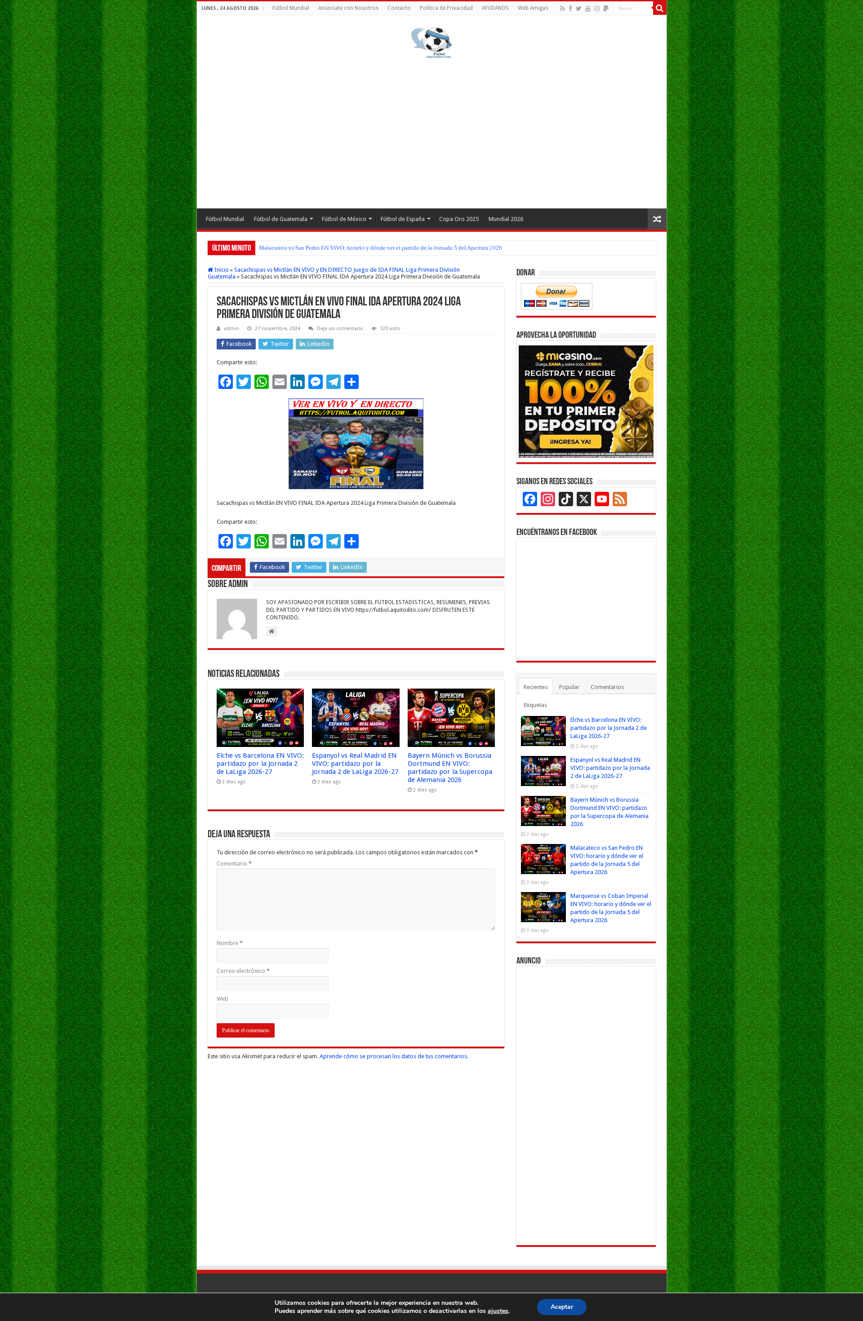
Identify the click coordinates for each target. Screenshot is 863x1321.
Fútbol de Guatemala (280, 219)
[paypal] (605, 8)
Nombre (230, 943)
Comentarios (607, 687)
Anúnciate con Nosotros (348, 8)
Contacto (399, 8)
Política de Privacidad (446, 8)
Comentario (234, 863)
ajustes (498, 1311)
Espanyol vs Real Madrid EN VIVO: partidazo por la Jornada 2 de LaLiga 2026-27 (355, 763)
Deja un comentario (340, 328)
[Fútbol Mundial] (432, 44)
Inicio (221, 269)
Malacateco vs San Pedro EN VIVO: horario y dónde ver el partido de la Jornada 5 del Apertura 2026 (380, 247)
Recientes (536, 687)
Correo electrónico (243, 971)
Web (222, 998)
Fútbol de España (403, 219)
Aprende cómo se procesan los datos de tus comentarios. (394, 1056)
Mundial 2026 (506, 219)
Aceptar (562, 1307)
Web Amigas (533, 8)
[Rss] (562, 8)
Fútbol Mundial (290, 8)
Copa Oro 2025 (459, 219)
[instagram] (597, 8)
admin (231, 328)
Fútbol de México (344, 219)
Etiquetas (535, 705)
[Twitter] (579, 8)
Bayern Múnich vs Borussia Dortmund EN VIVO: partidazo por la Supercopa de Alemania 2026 (450, 767)
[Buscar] (660, 8)
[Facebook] (570, 8)
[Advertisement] (432, 132)
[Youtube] (588, 8)
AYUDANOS (495, 8)
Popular (569, 687)
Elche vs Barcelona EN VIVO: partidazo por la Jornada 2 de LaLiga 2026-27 (260, 763)
